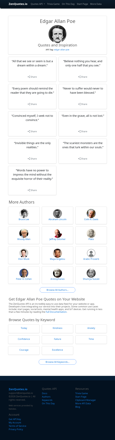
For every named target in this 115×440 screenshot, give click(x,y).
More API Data (83, 403)
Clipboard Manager (85, 400)
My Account (15, 422)
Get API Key (15, 419)
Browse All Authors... (57, 289)
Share (33, 76)
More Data (96, 3)
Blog (77, 406)
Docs (44, 393)
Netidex (12, 409)
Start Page (82, 3)
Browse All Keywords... (57, 361)
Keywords (47, 400)
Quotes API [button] (37, 3)
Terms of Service (17, 425)
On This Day (68, 3)
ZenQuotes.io (18, 4)
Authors (46, 396)
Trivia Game (53, 3)
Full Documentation (56, 311)
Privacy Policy (16, 429)
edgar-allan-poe (61, 49)
